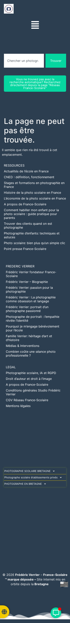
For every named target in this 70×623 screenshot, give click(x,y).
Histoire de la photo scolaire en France (32, 192)
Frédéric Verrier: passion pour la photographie (29, 289)
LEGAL (11, 367)
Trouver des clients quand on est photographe (28, 225)
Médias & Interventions (22, 346)
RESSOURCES (14, 165)
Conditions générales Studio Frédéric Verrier (33, 392)
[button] (35, 25)
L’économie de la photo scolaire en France (35, 198)
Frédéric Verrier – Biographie (27, 282)
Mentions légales (18, 406)
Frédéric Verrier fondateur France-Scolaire (31, 274)
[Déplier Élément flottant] (56, 612)
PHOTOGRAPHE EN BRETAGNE (23, 483)
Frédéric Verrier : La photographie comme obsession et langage (31, 299)
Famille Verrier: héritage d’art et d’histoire (29, 338)
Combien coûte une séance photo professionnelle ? (31, 353)
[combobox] (24, 61)
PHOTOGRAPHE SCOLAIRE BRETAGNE (27, 471)
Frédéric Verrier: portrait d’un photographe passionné (27, 309)
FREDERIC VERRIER (20, 266)
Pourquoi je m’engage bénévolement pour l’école (32, 328)
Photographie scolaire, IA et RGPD (31, 373)
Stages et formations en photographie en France (34, 185)
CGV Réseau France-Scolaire (27, 400)
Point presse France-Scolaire (25, 249)
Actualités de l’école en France (26, 171)
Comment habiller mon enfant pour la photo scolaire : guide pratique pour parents (31, 214)
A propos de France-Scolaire (25, 204)
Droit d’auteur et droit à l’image (29, 379)
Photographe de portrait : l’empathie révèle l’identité (32, 318)
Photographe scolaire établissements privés (31, 477)
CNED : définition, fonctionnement (29, 177)
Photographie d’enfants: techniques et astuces (32, 235)
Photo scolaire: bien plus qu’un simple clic (34, 243)
